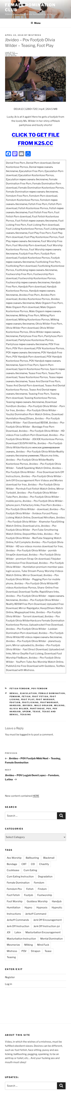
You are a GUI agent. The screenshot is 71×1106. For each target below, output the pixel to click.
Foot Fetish (40, 696)
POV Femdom (39, 688)
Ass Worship (14, 857)
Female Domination (51, 693)
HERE (36, 795)
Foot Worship (45, 699)
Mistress (12, 951)
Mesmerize (13, 944)
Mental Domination (51, 938)
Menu (37, 23)
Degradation (45, 876)
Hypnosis (41, 907)
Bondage (12, 864)
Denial (14, 693)
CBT (24, 864)
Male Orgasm (43, 705)
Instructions (14, 913)
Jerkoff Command (35, 913)
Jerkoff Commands (18, 919)
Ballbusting (32, 857)
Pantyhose (37, 708)
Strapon (35, 951)
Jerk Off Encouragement (47, 919)
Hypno (28, 907)
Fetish (26, 696)
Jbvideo (27, 705)
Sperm (26, 711)
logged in (25, 734)
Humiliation (13, 907)
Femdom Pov (14, 888)
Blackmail (48, 857)
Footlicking (30, 702)
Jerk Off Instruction (18, 926)
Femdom (15, 696)
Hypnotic (57, 907)
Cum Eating (30, 870)
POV (48, 708)
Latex (18, 932)
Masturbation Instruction (21, 938)
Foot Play (28, 699)
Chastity (44, 864)
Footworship (49, 702)
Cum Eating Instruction (20, 876)
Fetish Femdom (20, 688)
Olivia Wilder (19, 708)
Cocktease (13, 870)
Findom (42, 888)
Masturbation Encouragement (43, 932)
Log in (8, 984)
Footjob (15, 702)
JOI (8, 932)
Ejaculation (28, 693)
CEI (33, 864)
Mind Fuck (43, 944)
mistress (34, 35)
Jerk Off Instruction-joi (47, 926)
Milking (59, 705)
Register (10, 977)
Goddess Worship (37, 901)
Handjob (15, 705)
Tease (37, 711)
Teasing (25, 714)
